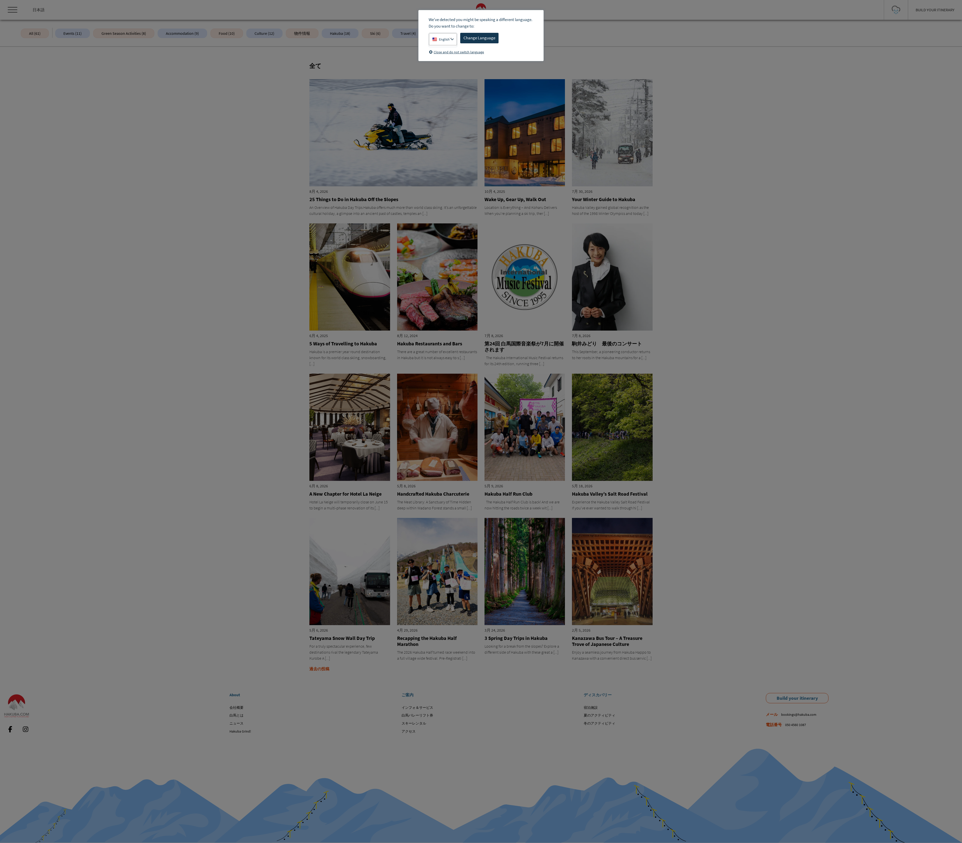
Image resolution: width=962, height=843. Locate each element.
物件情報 (302, 33)
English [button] (444, 39)
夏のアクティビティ (599, 715)
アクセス (409, 731)
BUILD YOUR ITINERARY (935, 9)
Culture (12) (264, 33)
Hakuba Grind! (240, 731)
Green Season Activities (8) (123, 33)
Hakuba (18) (340, 33)
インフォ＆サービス (417, 707)
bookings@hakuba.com (798, 714)
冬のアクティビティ (599, 723)
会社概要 (236, 707)
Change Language (479, 38)
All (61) (35, 33)
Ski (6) (375, 33)
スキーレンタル (414, 723)
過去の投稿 (319, 668)
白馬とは (236, 715)
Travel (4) (408, 33)
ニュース (236, 723)
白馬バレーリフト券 (417, 715)
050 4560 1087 (795, 725)
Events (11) (72, 33)
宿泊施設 (591, 707)
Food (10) (227, 33)
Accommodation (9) (182, 33)
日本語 (39, 9)
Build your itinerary (797, 698)
